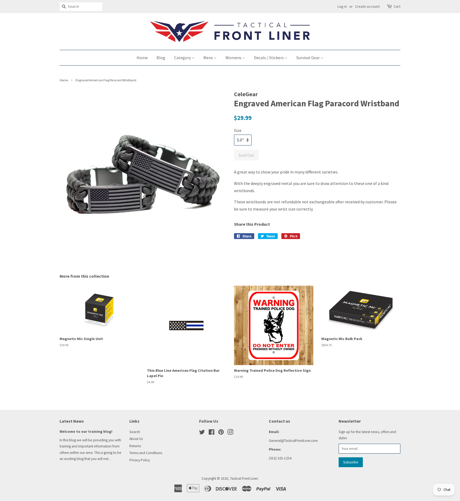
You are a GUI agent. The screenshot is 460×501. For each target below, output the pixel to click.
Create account (367, 6)
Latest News (72, 421)
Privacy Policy (139, 460)
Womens (233, 57)
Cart (397, 6)
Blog (161, 57)
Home (142, 57)
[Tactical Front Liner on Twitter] (202, 433)
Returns (135, 446)
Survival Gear (308, 57)
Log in (342, 6)
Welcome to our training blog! (86, 431)
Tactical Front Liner (244, 478)
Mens (208, 57)
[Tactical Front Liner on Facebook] (211, 433)
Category (183, 57)
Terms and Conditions (145, 453)
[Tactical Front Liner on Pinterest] (221, 433)
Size (237, 130)
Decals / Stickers (269, 57)
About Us (136, 439)
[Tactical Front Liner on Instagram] (230, 433)
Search (134, 432)
